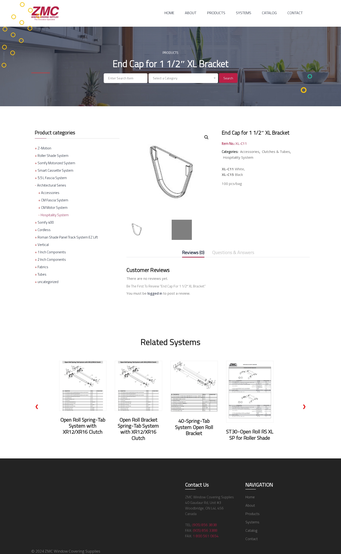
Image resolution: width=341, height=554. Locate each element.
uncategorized (48, 281)
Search (228, 78)
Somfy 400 (46, 222)
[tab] (193, 253)
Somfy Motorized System (56, 163)
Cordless (44, 229)
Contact (295, 13)
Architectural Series (51, 185)
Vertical (43, 244)
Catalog (269, 13)
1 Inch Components (52, 252)
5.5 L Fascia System (52, 177)
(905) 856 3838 (204, 525)
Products (216, 13)
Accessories (50, 192)
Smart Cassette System (55, 170)
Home (169, 13)
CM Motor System (54, 207)
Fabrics (43, 267)
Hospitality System (55, 215)
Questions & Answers (233, 253)
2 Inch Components (52, 259)
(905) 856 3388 (205, 530)
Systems (243, 13)
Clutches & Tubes (276, 151)
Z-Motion (44, 148)
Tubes (42, 274)
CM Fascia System (54, 200)
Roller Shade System (53, 155)
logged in (155, 293)
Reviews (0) (193, 253)
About (190, 13)
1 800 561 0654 (206, 536)
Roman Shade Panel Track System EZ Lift (68, 237)
